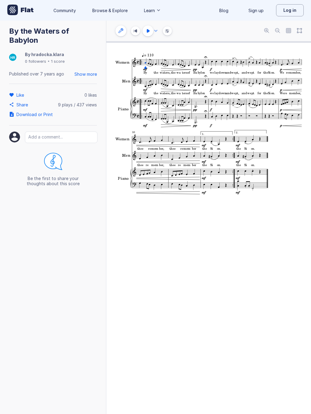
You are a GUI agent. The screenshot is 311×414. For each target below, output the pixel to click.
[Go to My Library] (20, 10)
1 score (58, 61)
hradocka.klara (47, 54)
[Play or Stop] (147, 30)
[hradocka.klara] (12, 58)
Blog (223, 10)
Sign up (256, 10)
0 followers (35, 61)
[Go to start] (135, 30)
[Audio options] (155, 30)
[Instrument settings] (120, 30)
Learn (149, 10)
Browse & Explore (110, 10)
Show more (85, 74)
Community (64, 10)
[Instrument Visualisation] (167, 30)
